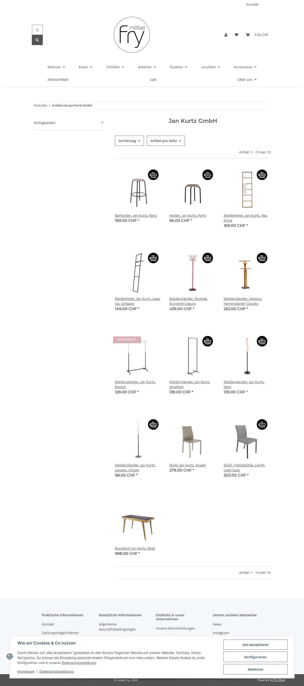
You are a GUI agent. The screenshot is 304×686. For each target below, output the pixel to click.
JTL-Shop (279, 680)
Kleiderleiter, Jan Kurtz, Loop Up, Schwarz (137, 301)
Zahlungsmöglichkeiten (60, 633)
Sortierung (127, 140)
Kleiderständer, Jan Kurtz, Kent (244, 384)
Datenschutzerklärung (79, 663)
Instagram (221, 633)
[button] (226, 35)
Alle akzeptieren (255, 645)
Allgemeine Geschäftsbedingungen (117, 626)
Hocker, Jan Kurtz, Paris (187, 215)
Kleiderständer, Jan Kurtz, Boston (135, 384)
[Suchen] (37, 40)
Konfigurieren (255, 657)
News (217, 624)
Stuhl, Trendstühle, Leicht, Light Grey (244, 467)
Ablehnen (255, 669)
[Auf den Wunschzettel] (153, 174)
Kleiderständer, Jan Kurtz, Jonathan (189, 384)
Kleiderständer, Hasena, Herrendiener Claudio (243, 301)
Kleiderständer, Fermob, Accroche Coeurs (188, 301)
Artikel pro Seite (164, 140)
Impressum (25, 671)
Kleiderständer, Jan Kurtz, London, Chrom (135, 467)
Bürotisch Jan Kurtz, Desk (135, 548)
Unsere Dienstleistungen (175, 628)
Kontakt (252, 4)
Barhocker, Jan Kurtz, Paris (136, 215)
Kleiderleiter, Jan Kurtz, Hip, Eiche (245, 218)
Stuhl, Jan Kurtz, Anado (187, 465)
